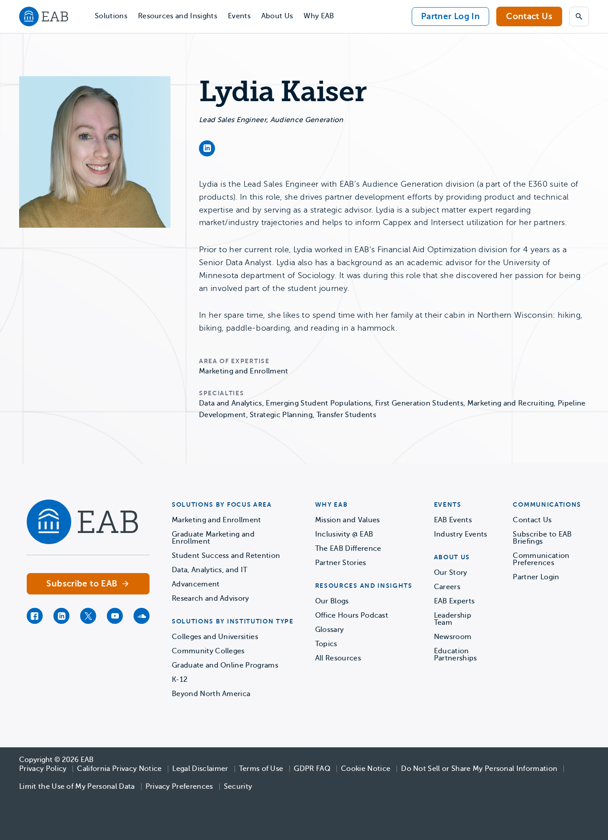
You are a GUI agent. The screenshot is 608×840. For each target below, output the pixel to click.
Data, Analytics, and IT (209, 570)
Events (239, 16)
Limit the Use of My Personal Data (77, 787)
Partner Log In (450, 16)
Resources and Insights (177, 16)
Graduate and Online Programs (225, 665)
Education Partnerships (455, 654)
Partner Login (536, 577)
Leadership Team (452, 619)
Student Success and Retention (226, 556)
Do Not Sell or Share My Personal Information (479, 769)
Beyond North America (211, 694)
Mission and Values (347, 520)
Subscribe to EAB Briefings (542, 537)
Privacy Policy (42, 769)
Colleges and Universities (215, 637)
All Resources (338, 658)
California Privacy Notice (119, 769)
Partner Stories (340, 563)
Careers (447, 587)
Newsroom (453, 637)
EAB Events (453, 520)
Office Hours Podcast (351, 615)
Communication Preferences (541, 559)
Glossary (329, 630)
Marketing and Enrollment (216, 520)
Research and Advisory (210, 598)
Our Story (450, 573)
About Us (277, 16)
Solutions (111, 16)
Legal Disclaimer (200, 769)
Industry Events (460, 534)
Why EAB (319, 16)
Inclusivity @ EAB (344, 534)
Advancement (196, 584)
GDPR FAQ (312, 769)
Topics (326, 644)
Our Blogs (332, 601)
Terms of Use (261, 769)
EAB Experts (454, 601)
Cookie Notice (365, 769)
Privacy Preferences (179, 787)
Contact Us (529, 16)
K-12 (179, 680)
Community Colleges (208, 651)
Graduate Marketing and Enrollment (213, 537)
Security (238, 787)
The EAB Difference (348, 549)
